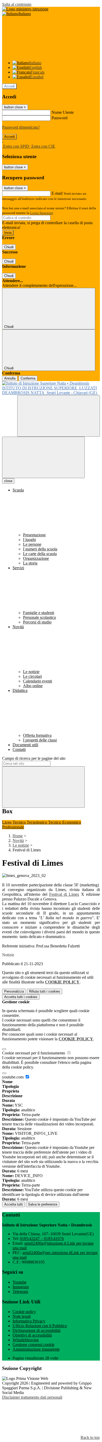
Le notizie (21, 845)
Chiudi (9, 247)
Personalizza (14, 991)
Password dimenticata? (21, 127)
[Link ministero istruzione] (25, 9)
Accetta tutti (20, 997)
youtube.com (13, 1077)
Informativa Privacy (29, 1321)
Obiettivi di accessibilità (32, 1335)
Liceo (7, 822)
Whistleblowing (26, 1340)
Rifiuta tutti (44, 991)
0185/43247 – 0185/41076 (42, 1238)
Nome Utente (63, 112)
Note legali (22, 1316)
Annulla (9, 378)
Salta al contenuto (16, 4)
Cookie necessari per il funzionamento (34, 1053)
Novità (18, 840)
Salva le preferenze (42, 1204)
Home (18, 836)
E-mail (57, 193)
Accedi (9, 86)
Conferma (28, 378)
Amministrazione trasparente (36, 1349)
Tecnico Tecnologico (30, 822)
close (8, 481)
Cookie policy (24, 1311)
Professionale (13, 827)
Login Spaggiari (41, 213)
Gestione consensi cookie (33, 1344)
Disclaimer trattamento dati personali (32, 1397)
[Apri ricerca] (58, 416)
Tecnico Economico (64, 822)
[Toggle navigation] (43, 457)
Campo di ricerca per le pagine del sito (33, 758)
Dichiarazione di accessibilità (36, 1330)
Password (59, 118)
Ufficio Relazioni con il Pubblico (40, 1326)
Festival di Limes (64, 894)
